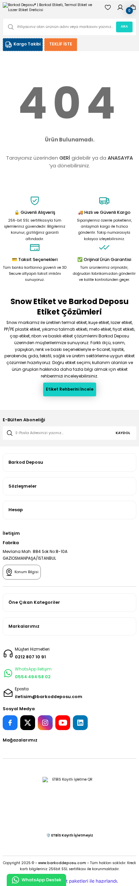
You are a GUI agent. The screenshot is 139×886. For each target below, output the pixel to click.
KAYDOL (123, 432)
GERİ (64, 157)
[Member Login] (120, 7)
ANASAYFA (120, 157)
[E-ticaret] (68, 881)
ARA (124, 26)
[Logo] (51, 7)
